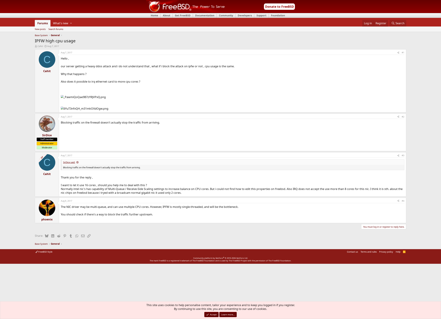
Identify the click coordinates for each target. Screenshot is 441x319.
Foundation (278, 15)
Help (398, 251)
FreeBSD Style (45, 251)
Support (261, 15)
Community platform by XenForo (220, 258)
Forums (42, 23)
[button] (71, 23)
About (166, 15)
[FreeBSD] (185, 12)
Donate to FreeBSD (279, 6)
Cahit (40, 46)
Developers (245, 15)
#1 (403, 52)
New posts (40, 29)
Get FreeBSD (183, 15)
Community (226, 15)
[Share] (398, 53)
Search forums (55, 29)
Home (154, 15)
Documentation (204, 15)
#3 (403, 155)
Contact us (352, 251)
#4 (403, 200)
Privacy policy (386, 251)
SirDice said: (69, 162)
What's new (60, 23)
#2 (403, 116)
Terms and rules (369, 251)
